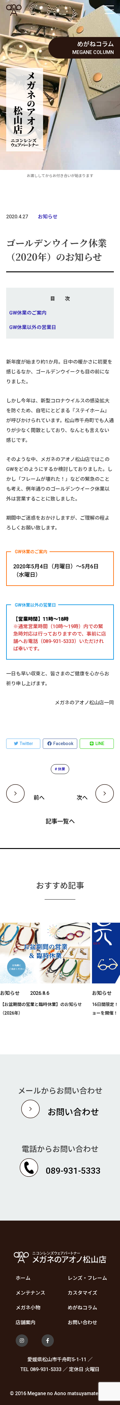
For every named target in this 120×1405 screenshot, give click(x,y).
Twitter (26, 743)
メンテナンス (30, 1293)
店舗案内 (25, 1322)
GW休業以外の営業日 (32, 327)
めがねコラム (82, 1308)
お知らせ (48, 217)
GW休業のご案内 (27, 313)
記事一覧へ (60, 821)
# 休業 (60, 769)
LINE (99, 743)
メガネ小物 (28, 1308)
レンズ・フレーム (87, 1278)
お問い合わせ (82, 1322)
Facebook (62, 743)
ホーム (23, 1278)
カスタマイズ (82, 1293)
